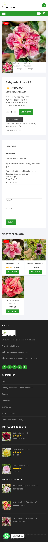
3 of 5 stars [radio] (11, 179)
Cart (4, 381)
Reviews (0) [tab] (12, 146)
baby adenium (15, 130)
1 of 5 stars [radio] (7, 179)
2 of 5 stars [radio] (9, 179)
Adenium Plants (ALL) (14, 126)
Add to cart (26, 112)
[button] (42, 25)
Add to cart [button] (13, 272)
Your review (11, 182)
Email (9, 208)
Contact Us (6, 407)
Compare (6, 394)
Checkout (6, 400)
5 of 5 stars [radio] (16, 179)
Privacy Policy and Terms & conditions (17, 388)
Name (9, 200)
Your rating (11, 177)
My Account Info (8, 413)
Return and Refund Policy (12, 420)
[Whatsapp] (6, 536)
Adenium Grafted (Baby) (25, 123)
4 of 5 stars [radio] (14, 179)
